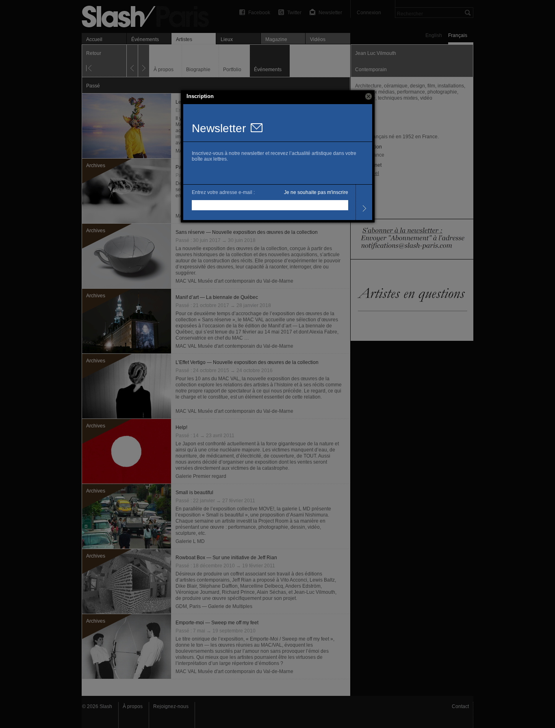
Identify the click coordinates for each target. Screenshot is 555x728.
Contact (460, 706)
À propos (133, 706)
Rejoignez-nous (171, 706)
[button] (368, 96)
